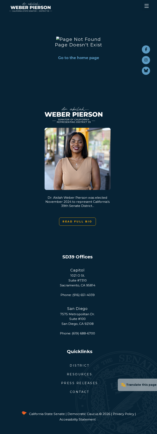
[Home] (67, 7)
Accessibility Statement (77, 419)
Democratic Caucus (82, 414)
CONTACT (79, 392)
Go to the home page (78, 58)
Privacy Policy (123, 414)
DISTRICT (79, 365)
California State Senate (47, 414)
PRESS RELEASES (79, 383)
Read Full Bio (77, 221)
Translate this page (141, 385)
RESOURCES (79, 374)
